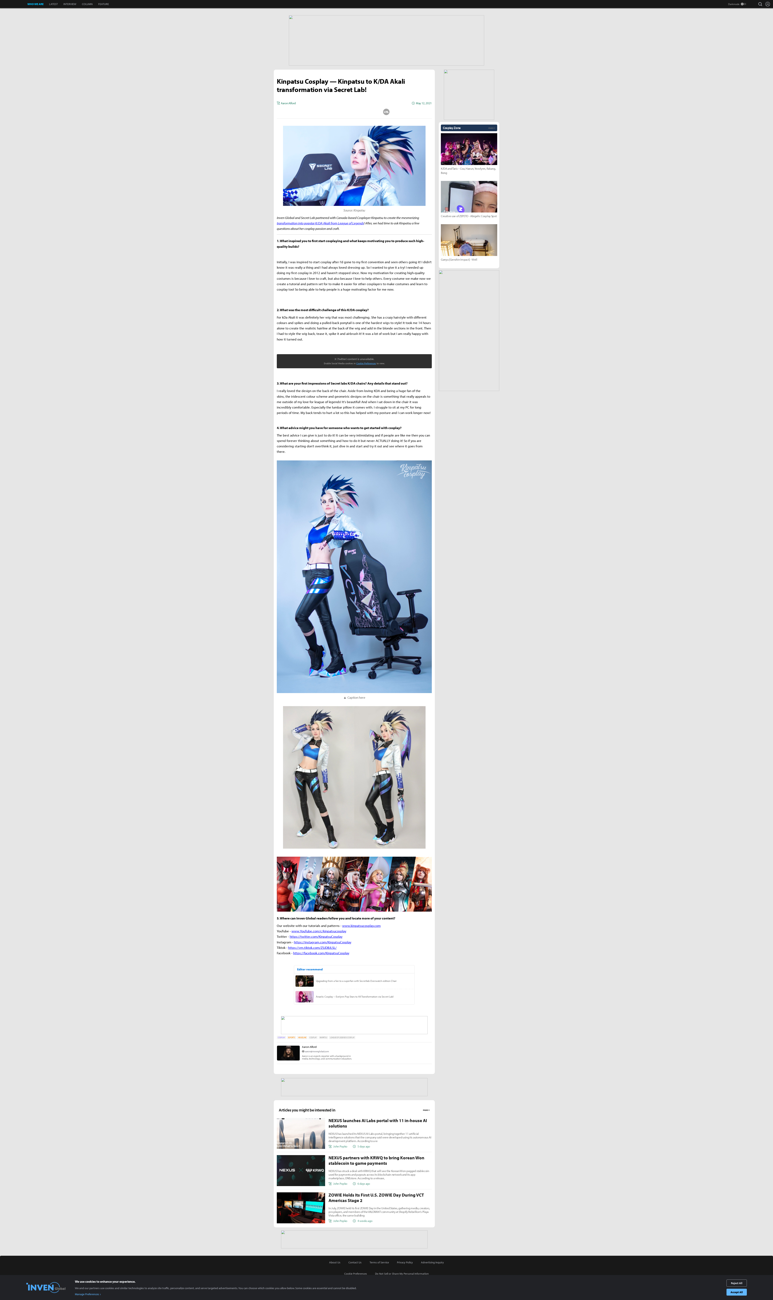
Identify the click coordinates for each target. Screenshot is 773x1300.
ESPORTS (291, 1037)
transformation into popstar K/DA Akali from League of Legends (320, 223)
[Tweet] (322, 112)
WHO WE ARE (35, 4)
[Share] (338, 112)
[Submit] (354, 112)
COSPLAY (281, 1037)
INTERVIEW (69, 4)
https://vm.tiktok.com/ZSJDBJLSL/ (312, 947)
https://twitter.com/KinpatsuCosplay (316, 936)
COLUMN (87, 4)
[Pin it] (370, 112)
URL (386, 112)
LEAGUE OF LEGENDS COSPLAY (342, 1037)
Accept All (737, 1292)
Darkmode (734, 4)
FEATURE (103, 4)
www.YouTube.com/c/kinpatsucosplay (318, 931)
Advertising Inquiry (432, 1262)
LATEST (53, 4)
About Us (334, 1262)
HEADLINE (302, 1037)
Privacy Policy (405, 1262)
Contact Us (355, 1262)
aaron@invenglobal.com (317, 1051)
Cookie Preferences (366, 363)
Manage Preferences (87, 1294)
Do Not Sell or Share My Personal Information (402, 1273)
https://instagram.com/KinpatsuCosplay (322, 942)
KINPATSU (323, 1037)
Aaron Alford (309, 1046)
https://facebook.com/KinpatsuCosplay (321, 953)
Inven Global (14, 4)
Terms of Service (379, 1262)
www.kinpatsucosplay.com (361, 925)
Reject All (736, 1283)
